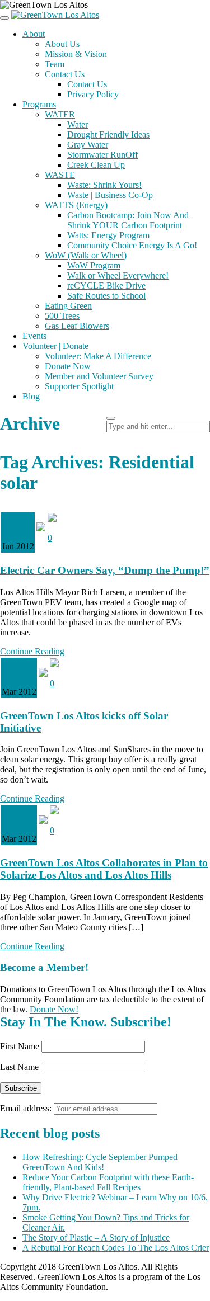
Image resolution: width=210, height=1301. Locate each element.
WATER (60, 114)
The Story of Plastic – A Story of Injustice (96, 1237)
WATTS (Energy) (76, 205)
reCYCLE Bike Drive (106, 285)
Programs (39, 104)
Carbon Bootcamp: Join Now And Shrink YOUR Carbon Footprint (128, 220)
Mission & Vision (76, 54)
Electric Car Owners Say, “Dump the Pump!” (104, 570)
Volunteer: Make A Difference (98, 356)
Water (77, 124)
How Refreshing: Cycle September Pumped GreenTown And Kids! (100, 1162)
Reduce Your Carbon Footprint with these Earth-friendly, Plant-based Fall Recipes (108, 1182)
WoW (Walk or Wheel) (86, 255)
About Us (62, 44)
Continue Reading (32, 651)
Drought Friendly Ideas (108, 134)
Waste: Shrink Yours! (104, 185)
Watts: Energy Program (108, 235)
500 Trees (62, 315)
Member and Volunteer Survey (99, 376)
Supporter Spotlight (79, 386)
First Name (19, 1046)
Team (54, 64)
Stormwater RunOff (102, 154)
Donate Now (68, 366)
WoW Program (93, 265)
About (33, 34)
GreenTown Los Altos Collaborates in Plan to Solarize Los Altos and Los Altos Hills (104, 869)
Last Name (19, 1067)
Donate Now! (54, 1009)
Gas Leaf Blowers (77, 326)
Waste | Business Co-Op (110, 195)
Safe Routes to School (106, 295)
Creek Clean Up (96, 164)
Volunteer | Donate (55, 346)
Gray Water (87, 144)
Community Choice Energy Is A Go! (132, 245)
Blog (31, 396)
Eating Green (68, 305)
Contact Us (65, 74)
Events (34, 336)
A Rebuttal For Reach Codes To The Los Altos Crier (115, 1247)
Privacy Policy (93, 94)
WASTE (60, 175)
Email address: (27, 1108)
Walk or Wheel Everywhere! (118, 275)
